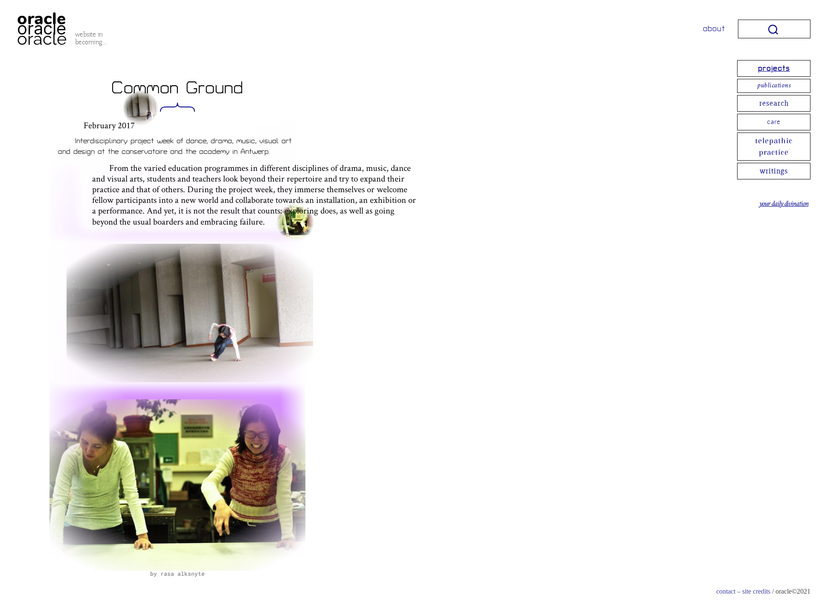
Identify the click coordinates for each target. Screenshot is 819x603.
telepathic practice (774, 146)
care (774, 122)
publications (773, 85)
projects (774, 68)
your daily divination (783, 204)
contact (725, 591)
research (774, 103)
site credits (756, 591)
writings (774, 171)
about (714, 29)
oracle (41, 28)
